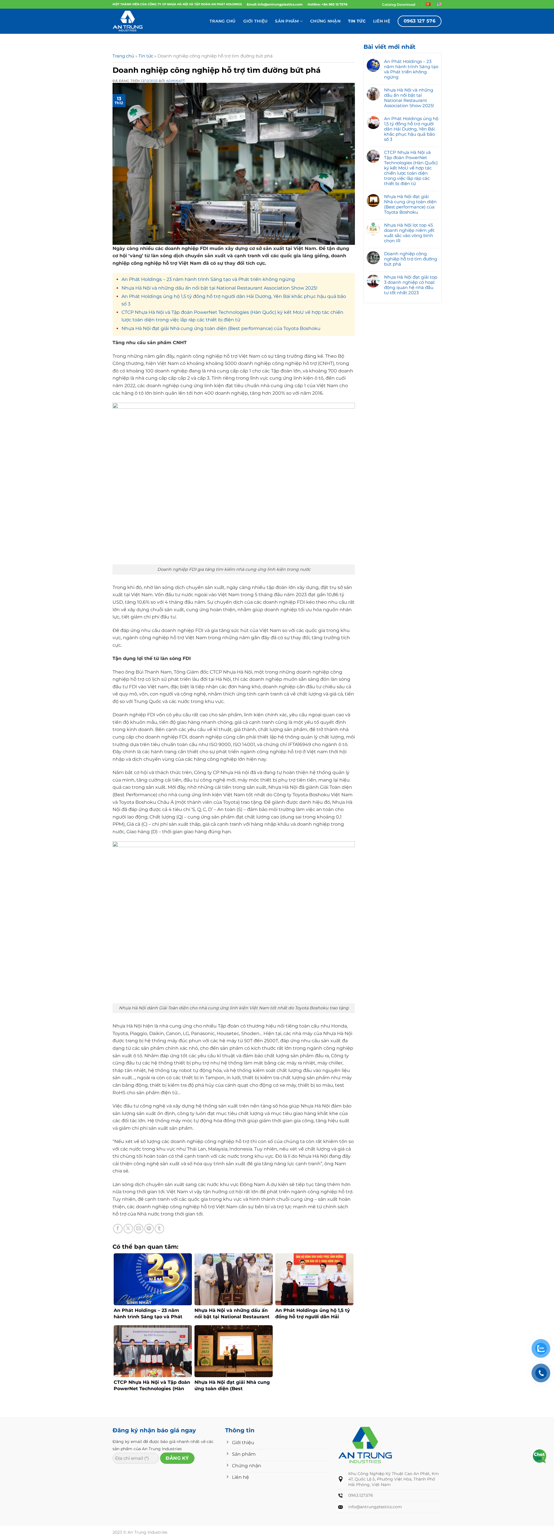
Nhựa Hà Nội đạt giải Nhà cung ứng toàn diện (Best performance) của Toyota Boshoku (221, 328)
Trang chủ (222, 21)
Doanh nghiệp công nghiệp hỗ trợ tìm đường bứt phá (410, 259)
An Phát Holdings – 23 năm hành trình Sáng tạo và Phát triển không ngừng (208, 279)
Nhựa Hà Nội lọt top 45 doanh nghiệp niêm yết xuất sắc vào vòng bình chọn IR (409, 233)
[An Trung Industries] (141, 21)
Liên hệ (381, 21)
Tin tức (357, 21)
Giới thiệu (255, 21)
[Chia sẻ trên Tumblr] (159, 1228)
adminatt (175, 81)
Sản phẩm (287, 21)
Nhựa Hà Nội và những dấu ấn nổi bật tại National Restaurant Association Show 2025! (219, 288)
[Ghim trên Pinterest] (149, 1228)
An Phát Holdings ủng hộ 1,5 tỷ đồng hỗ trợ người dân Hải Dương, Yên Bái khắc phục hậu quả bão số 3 (411, 129)
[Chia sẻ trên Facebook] (118, 1228)
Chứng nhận (325, 21)
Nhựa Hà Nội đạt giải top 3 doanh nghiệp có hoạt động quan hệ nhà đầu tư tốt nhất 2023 (410, 285)
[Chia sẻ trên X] (128, 1228)
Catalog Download (398, 4)
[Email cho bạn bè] (138, 1228)
